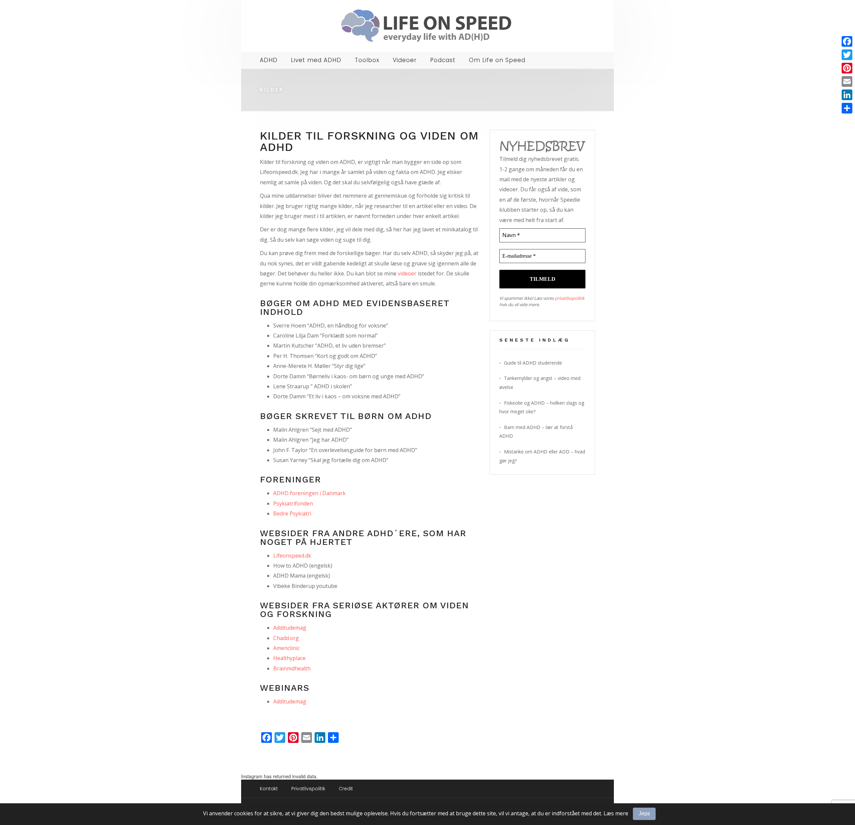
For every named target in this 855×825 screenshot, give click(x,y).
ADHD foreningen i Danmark (309, 493)
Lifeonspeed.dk (292, 555)
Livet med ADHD (316, 60)
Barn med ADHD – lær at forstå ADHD (536, 431)
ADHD (269, 60)
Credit (346, 788)
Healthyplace (289, 658)
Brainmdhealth (292, 668)
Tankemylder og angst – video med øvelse (539, 382)
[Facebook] (847, 41)
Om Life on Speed (497, 60)
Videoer (405, 60)
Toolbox (367, 60)
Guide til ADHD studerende (533, 363)
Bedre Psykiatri (292, 513)
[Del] (847, 108)
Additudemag (289, 627)
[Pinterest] (847, 68)
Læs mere (616, 813)
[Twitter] (847, 54)
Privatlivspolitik (308, 788)
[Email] (847, 81)
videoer (407, 273)
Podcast (443, 60)
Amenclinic (286, 648)
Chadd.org (286, 638)
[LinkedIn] (847, 94)
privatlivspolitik (569, 298)
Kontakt (269, 788)
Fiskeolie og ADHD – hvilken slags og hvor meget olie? (541, 407)
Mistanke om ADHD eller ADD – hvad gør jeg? (542, 456)
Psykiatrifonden (293, 503)
